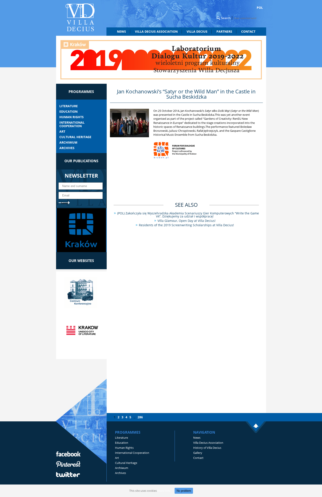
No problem (184, 490)
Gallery (197, 453)
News (121, 31)
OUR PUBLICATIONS (81, 161)
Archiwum (68, 142)
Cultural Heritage (75, 137)
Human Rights (71, 117)
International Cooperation (72, 124)
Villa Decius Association (208, 443)
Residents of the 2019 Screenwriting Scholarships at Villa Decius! (186, 225)
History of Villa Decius (207, 448)
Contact (248, 31)
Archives (66, 148)
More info (163, 491)
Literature (68, 106)
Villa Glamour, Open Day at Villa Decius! (186, 221)
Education (68, 111)
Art (62, 131)
